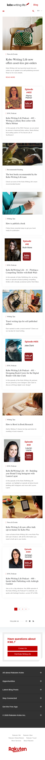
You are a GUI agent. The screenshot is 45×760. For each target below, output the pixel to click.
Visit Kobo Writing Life (22, 654)
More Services (16, 741)
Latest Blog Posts (10, 690)
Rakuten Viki (16, 735)
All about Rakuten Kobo (13, 673)
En (38, 10)
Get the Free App (10, 707)
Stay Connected (10, 698)
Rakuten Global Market (16, 738)
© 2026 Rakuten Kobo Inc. (14, 715)
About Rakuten (28, 741)
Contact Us (22, 648)
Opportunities (9, 681)
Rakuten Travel (31, 738)
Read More (10, 77)
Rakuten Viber (28, 735)
